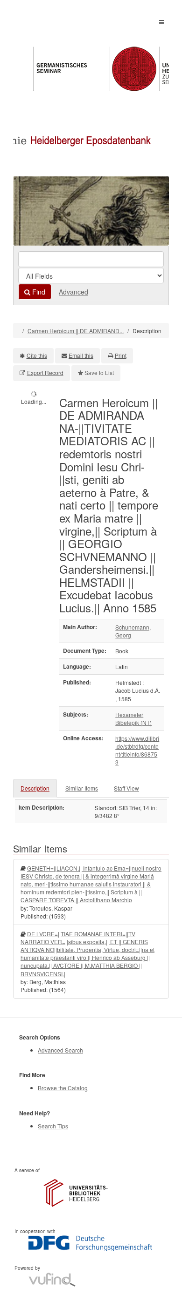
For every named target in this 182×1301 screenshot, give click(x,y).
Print (120, 355)
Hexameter (129, 714)
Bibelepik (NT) (133, 722)
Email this (81, 355)
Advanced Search (60, 1050)
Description (35, 788)
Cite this (37, 355)
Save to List (99, 372)
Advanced (73, 291)
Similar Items (81, 788)
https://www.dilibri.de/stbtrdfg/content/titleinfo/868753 (137, 750)
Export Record (45, 372)
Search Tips (53, 1126)
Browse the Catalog (63, 1088)
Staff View (126, 788)
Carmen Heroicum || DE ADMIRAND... (76, 331)
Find (37, 291)
